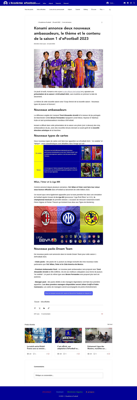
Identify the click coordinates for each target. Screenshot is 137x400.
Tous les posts (29, 9)
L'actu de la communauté (56, 9)
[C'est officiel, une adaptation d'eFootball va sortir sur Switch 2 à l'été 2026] (68, 335)
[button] (110, 9)
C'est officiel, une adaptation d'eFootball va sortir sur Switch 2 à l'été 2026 (67, 347)
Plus (101, 9)
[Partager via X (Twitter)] (39, 308)
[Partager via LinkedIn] (44, 308)
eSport (70, 9)
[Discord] (125, 3)
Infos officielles (41, 9)
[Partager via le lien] (48, 308)
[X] (134, 3)
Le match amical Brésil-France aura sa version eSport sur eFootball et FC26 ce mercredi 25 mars (37, 347)
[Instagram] (131, 3)
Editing (86, 9)
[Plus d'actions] (102, 22)
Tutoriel (77, 9)
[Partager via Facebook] (35, 308)
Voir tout (109, 324)
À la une (93, 9)
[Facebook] (128, 3)
